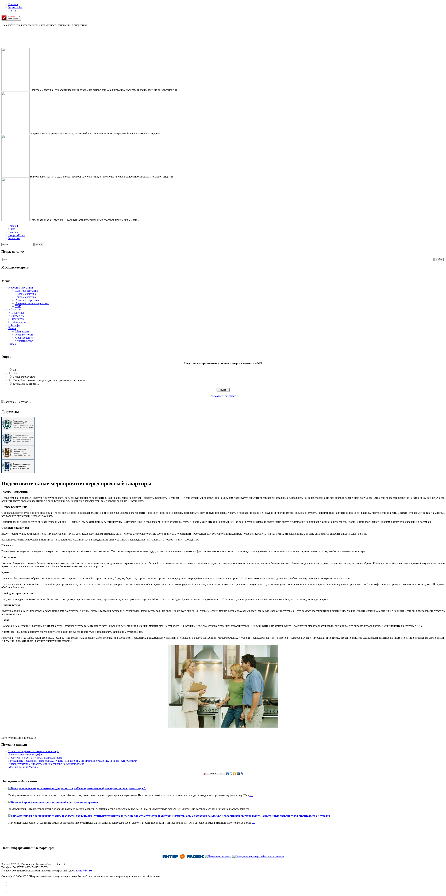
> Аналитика (16, 312)
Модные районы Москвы (23, 766)
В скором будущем (24, 376)
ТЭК (18, 306)
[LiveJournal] (242, 774)
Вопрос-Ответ (16, 235)
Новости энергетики (20, 287)
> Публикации (17, 322)
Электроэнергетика (27, 290)
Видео (12, 343)
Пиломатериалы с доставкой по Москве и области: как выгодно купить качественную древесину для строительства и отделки (250, 815)
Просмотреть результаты (223, 395)
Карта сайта (15, 7)
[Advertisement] (18, 40)
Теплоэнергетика (25, 296)
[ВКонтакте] (227, 774)
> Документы (16, 315)
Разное (12, 328)
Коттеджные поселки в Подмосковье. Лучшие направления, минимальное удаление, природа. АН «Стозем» (72, 760)
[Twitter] (231, 774)
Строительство (24, 340)
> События (14, 309)
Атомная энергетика (27, 300)
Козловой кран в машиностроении (76, 802)
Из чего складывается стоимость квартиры (33, 751)
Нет (15, 373)
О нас (11, 228)
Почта (12, 10)
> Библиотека (16, 318)
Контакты (14, 238)
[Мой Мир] (238, 774)
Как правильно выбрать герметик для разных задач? (112, 788)
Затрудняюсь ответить (26, 383)
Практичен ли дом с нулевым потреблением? (35, 757)
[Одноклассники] (235, 774)
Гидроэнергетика (25, 293)
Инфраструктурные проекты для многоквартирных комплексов (46, 763)
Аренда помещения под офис (25, 754)
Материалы (22, 331)
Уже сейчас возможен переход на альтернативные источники (49, 380)
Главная (13, 4)
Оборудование (24, 337)
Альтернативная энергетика (32, 303)
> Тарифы (14, 325)
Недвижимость (24, 334)
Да (14, 369)
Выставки (14, 232)
